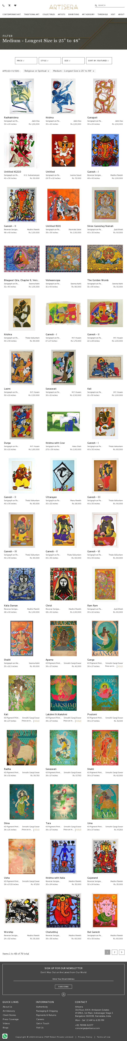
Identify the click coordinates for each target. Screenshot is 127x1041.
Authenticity (42, 1007)
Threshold (103, 14)
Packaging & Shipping (47, 1011)
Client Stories (9, 1015)
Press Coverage (11, 1019)
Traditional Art (31, 14)
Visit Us (40, 1027)
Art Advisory (88, 14)
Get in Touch (42, 1023)
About (121, 14)
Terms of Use (103, 1037)
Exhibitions (73, 14)
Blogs (5, 1027)
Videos (6, 1023)
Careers (40, 1019)
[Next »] (121, 952)
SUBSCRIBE (63, 987)
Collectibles (49, 14)
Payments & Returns (46, 1015)
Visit (113, 14)
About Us (7, 1007)
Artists (61, 14)
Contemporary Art (11, 14)
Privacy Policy (85, 1037)
